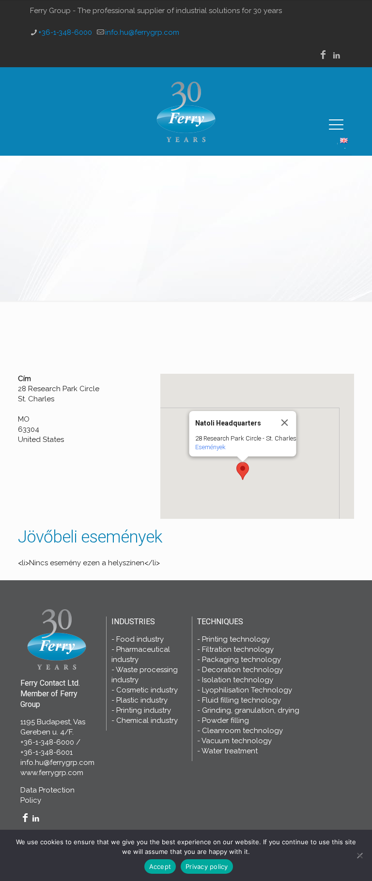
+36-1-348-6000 (65, 32)
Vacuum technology (237, 740)
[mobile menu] (336, 125)
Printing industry (143, 710)
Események (210, 447)
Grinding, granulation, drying (250, 710)
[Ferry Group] (186, 111)
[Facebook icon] (323, 55)
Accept (160, 866)
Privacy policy (207, 866)
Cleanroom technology (242, 730)
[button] (242, 471)
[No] (360, 855)
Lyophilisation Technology (247, 690)
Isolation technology (237, 679)
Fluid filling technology (241, 700)
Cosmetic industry (147, 690)
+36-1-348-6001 (46, 752)
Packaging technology (241, 659)
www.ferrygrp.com (51, 772)
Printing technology (236, 639)
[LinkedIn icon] (336, 55)
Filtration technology (238, 649)
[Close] (284, 422)
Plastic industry (142, 700)
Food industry (140, 639)
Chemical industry (147, 720)
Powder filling (225, 720)
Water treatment (230, 751)
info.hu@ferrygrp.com (142, 32)
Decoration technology (242, 669)
